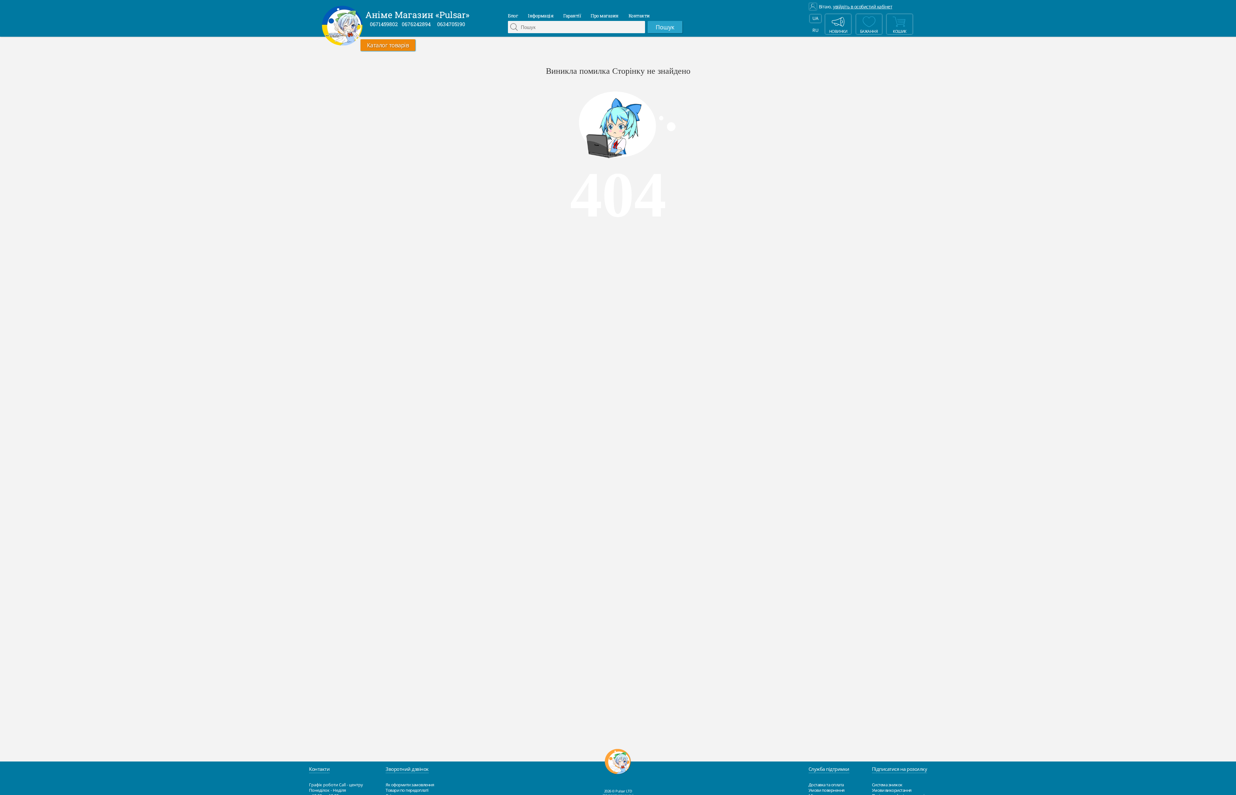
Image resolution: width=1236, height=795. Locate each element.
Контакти (639, 16)
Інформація (540, 16)
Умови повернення (827, 790)
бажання (869, 31)
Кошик (899, 31)
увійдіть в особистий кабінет (862, 6)
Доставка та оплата (826, 785)
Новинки (838, 31)
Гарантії (572, 16)
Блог (513, 16)
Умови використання (892, 790)
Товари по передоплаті (407, 790)
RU (815, 30)
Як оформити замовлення (410, 785)
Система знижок (887, 785)
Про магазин (605, 16)
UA (815, 18)
